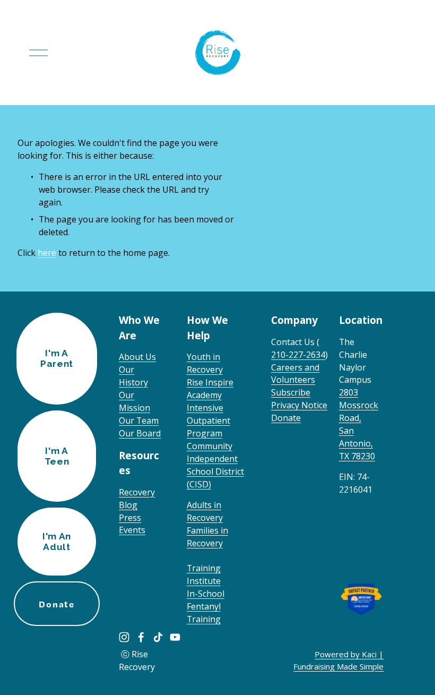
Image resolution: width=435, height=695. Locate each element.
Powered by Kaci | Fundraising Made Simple (338, 660)
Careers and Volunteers (295, 374)
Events (132, 530)
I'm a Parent (56, 358)
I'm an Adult (56, 541)
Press (130, 518)
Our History (133, 376)
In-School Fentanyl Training (205, 606)
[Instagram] (124, 637)
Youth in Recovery (205, 363)
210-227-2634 (298, 355)
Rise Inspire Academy (210, 388)
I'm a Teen (57, 456)
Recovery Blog (137, 498)
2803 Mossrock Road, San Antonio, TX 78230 (358, 424)
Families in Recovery (207, 537)
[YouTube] (175, 637)
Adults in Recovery (205, 511)
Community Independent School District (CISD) (215, 465)
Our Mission (134, 401)
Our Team (139, 420)
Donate (286, 418)
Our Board (140, 433)
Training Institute (204, 574)
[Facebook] (141, 637)
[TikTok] (158, 637)
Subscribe (290, 392)
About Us (137, 357)
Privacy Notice (299, 405)
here (47, 253)
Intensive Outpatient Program (208, 420)
